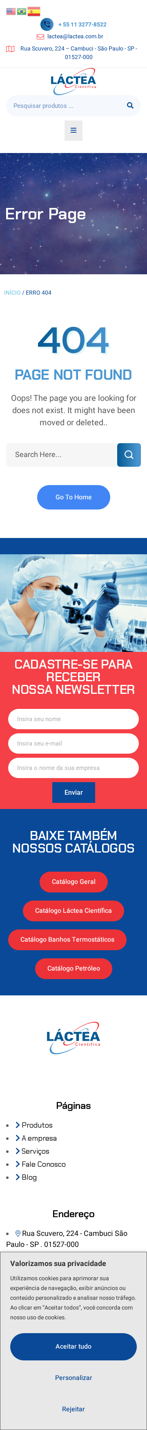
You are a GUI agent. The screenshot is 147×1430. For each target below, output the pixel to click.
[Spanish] (34, 11)
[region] (73, 1341)
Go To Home (74, 497)
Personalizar (73, 1378)
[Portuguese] (22, 11)
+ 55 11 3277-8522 (82, 24)
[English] (11, 11)
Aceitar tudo (73, 1346)
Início (12, 293)
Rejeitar (73, 1409)
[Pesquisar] (130, 106)
